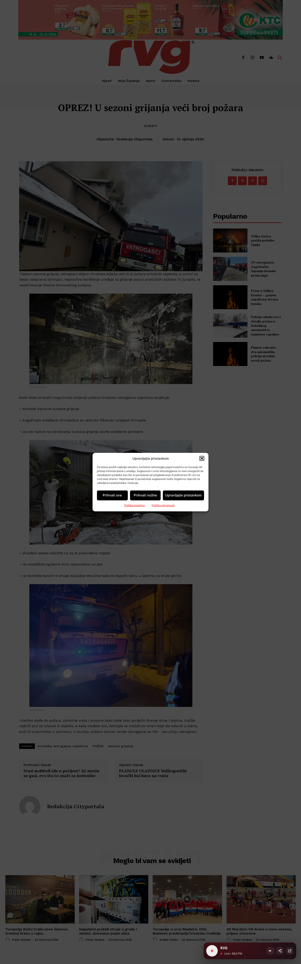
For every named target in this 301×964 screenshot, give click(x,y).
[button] (202, 458)
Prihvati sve (112, 495)
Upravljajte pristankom (183, 495)
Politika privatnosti (163, 505)
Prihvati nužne (145, 495)
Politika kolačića (134, 505)
